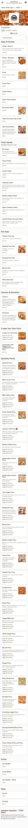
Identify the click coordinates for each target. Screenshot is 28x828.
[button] (14, 49)
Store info (15, 33)
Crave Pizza (14, 2)
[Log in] (25, 2)
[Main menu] (2, 2)
